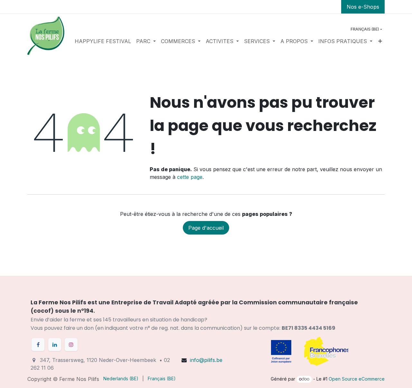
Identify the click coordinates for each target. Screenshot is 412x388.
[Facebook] (38, 344)
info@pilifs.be (206, 360)
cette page (189, 177)
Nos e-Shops (363, 7)
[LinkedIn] (54, 344)
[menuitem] (103, 41)
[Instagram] (71, 344)
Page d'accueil (206, 228)
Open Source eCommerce (357, 379)
